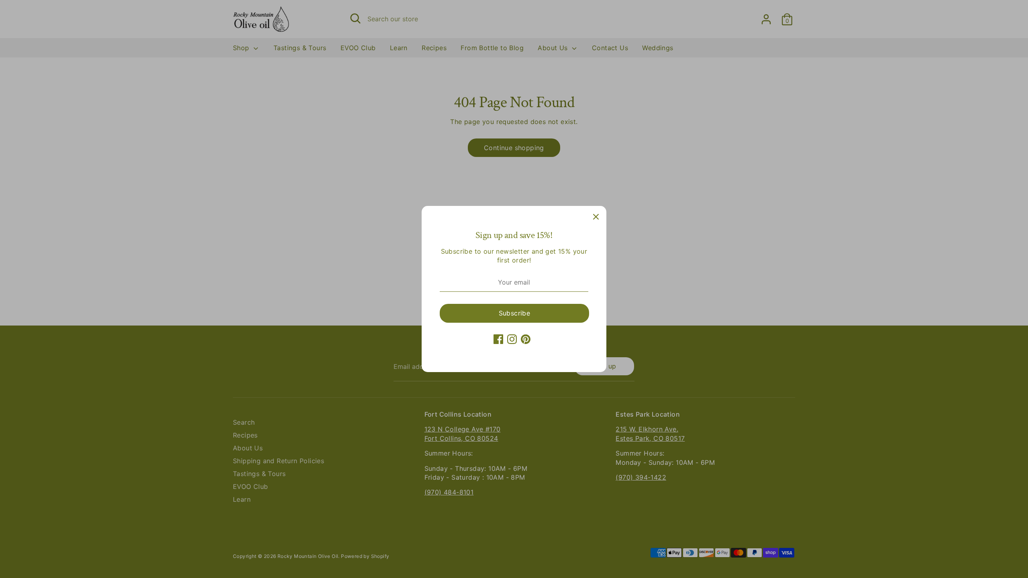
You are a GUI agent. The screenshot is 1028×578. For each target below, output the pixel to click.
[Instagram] (512, 339)
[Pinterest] (525, 339)
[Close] (596, 216)
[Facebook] (498, 339)
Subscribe (514, 313)
